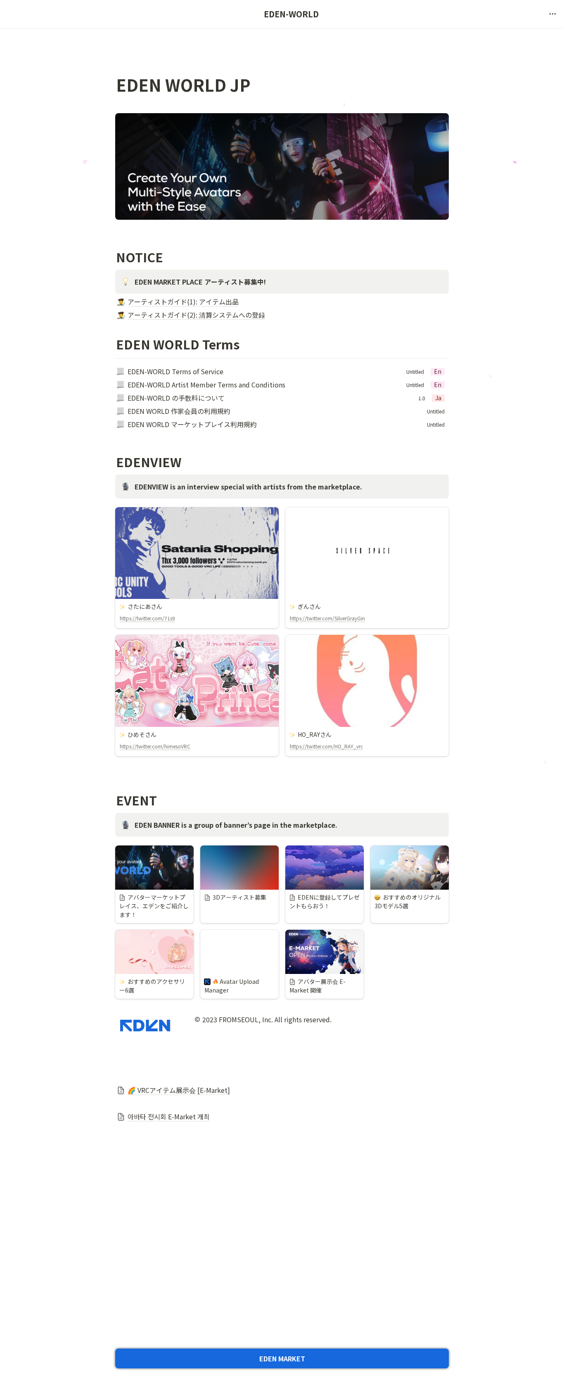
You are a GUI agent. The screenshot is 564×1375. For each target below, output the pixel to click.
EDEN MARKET (282, 1358)
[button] (552, 14)
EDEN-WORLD (291, 14)
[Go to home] (36, 14)
